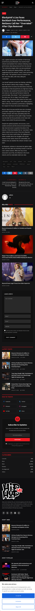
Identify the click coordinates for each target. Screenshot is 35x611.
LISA (4, 164)
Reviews (4, 466)
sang (4, 166)
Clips (15, 161)
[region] (17, 596)
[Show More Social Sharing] (31, 36)
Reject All (18, 607)
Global (29, 161)
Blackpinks (5, 161)
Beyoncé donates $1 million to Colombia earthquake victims (20, 354)
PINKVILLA (22, 164)
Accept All (18, 595)
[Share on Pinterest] (25, 36)
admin (8, 30)
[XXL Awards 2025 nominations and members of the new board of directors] (6, 565)
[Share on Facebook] (6, 36)
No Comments (6, 32)
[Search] (32, 3)
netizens (9, 164)
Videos (3, 472)
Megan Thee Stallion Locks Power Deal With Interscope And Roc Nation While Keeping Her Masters (17, 256)
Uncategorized (5, 469)
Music (3, 461)
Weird (13, 166)
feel (25, 161)
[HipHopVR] (17, 2)
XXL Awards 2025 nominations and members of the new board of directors (21, 565)
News (4, 13)
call (11, 161)
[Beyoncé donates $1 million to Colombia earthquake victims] (17, 216)
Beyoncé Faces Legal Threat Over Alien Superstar (16, 283)
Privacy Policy (15, 445)
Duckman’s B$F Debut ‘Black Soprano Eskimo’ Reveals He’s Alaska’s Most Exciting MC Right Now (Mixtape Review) (22, 577)
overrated (15, 164)
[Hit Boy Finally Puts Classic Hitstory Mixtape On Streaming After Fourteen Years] (6, 365)
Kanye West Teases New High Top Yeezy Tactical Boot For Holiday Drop (21, 386)
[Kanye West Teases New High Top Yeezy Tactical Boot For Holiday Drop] (6, 386)
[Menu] (3, 3)
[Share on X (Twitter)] (15, 36)
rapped (28, 164)
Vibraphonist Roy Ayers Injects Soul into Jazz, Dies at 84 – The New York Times (26, 183)
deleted (20, 161)
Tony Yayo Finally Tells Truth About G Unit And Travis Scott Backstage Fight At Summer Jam (22, 375)
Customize (18, 601)
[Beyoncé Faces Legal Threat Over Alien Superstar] (17, 272)
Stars (8, 166)
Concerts (4, 458)
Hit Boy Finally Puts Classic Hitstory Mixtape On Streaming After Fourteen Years (21, 364)
